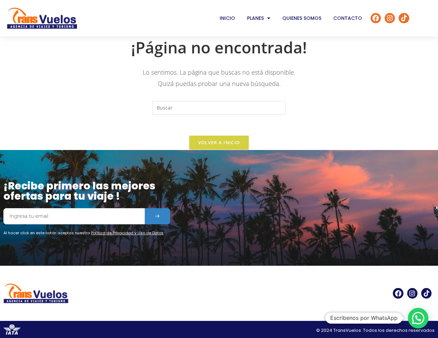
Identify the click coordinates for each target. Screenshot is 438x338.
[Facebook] (376, 18)
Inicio (227, 18)
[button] (418, 318)
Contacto (347, 18)
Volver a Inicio (219, 142)
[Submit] (157, 216)
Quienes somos (301, 18)
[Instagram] (390, 18)
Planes (255, 18)
